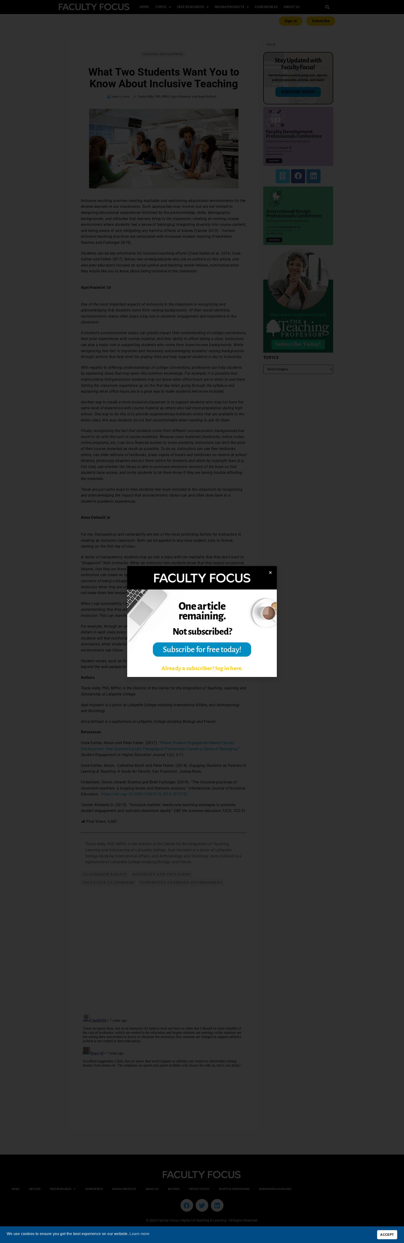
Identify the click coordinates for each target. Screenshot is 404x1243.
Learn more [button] (139, 1234)
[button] (270, 572)
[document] (202, 621)
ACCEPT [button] (387, 1234)
